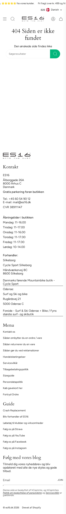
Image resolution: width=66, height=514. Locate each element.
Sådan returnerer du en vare (19, 344)
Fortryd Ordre (11, 394)
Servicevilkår (10, 363)
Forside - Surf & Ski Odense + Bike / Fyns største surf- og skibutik (29, 312)
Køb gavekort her (13, 388)
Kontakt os (9, 331)
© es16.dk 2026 (11, 507)
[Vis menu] (4, 19)
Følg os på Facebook (14, 441)
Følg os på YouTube (14, 435)
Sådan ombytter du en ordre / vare (22, 338)
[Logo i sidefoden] (16, 156)
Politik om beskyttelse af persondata (22, 492)
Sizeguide (8, 375)
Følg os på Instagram (15, 448)
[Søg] (55, 53)
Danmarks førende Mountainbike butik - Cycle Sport (29, 282)
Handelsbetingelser (14, 356)
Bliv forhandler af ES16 (15, 416)
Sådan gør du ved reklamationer (21, 350)
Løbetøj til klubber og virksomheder (23, 423)
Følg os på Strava (12, 429)
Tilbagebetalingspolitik (15, 369)
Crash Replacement (14, 410)
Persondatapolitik (13, 382)
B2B (43, 9)
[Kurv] (61, 19)
